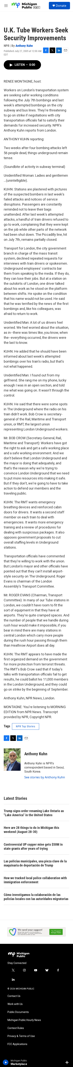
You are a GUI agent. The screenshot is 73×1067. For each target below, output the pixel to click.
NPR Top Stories (25, 726)
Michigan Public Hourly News (24, 1020)
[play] (5, 1062)
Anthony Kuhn (24, 46)
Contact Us (13, 996)
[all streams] (68, 1062)
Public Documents (18, 1012)
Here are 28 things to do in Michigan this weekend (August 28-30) (31, 830)
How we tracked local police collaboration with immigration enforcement (35, 880)
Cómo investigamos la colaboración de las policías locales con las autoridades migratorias (36, 897)
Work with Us (15, 1004)
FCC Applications (17, 1044)
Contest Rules (15, 1028)
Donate (61, 5)
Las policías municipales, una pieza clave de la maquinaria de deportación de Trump (35, 863)
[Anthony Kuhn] (12, 759)
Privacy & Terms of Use (21, 1036)
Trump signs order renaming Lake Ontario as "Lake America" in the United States (34, 813)
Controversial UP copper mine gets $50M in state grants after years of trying (33, 846)
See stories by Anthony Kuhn (44, 777)
